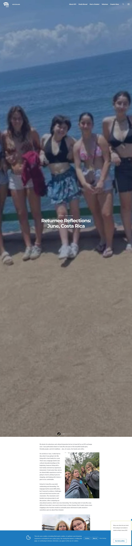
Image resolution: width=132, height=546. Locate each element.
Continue (87, 538)
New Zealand (6, 4)
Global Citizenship (69, 215)
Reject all (95, 538)
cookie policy (56, 538)
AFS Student (61, 215)
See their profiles (120, 541)
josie (64, 434)
